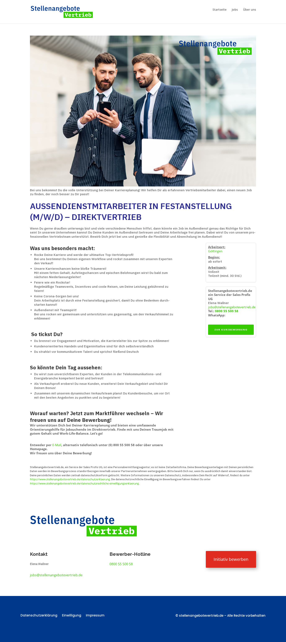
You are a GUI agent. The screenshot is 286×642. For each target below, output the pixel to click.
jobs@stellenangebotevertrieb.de (231, 307)
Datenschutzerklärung (39, 616)
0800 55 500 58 (226, 311)
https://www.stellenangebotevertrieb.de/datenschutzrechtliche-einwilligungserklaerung (84, 483)
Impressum (95, 616)
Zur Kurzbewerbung (231, 329)
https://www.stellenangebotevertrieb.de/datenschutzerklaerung (70, 479)
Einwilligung (71, 616)
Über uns (249, 10)
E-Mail (56, 445)
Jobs (235, 10)
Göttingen (215, 251)
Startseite (220, 10)
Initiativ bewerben (231, 559)
